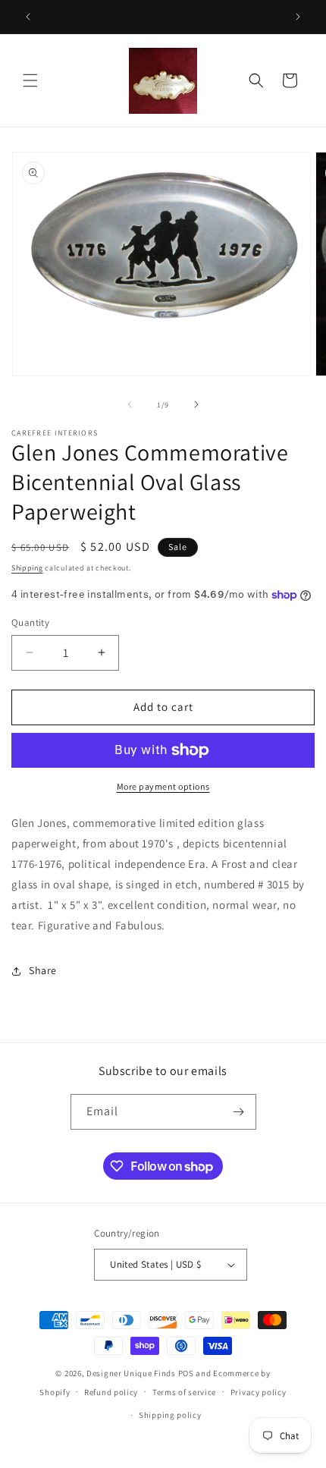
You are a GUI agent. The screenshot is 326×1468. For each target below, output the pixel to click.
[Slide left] (129, 404)
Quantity (30, 622)
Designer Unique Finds (131, 1373)
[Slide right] (196, 404)
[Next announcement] (298, 16)
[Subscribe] (238, 1112)
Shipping (27, 568)
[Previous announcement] (28, 16)
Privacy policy (258, 1392)
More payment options (163, 786)
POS (186, 1373)
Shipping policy (170, 1415)
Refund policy (111, 1392)
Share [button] (43, 970)
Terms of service (184, 1392)
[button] (30, 80)
